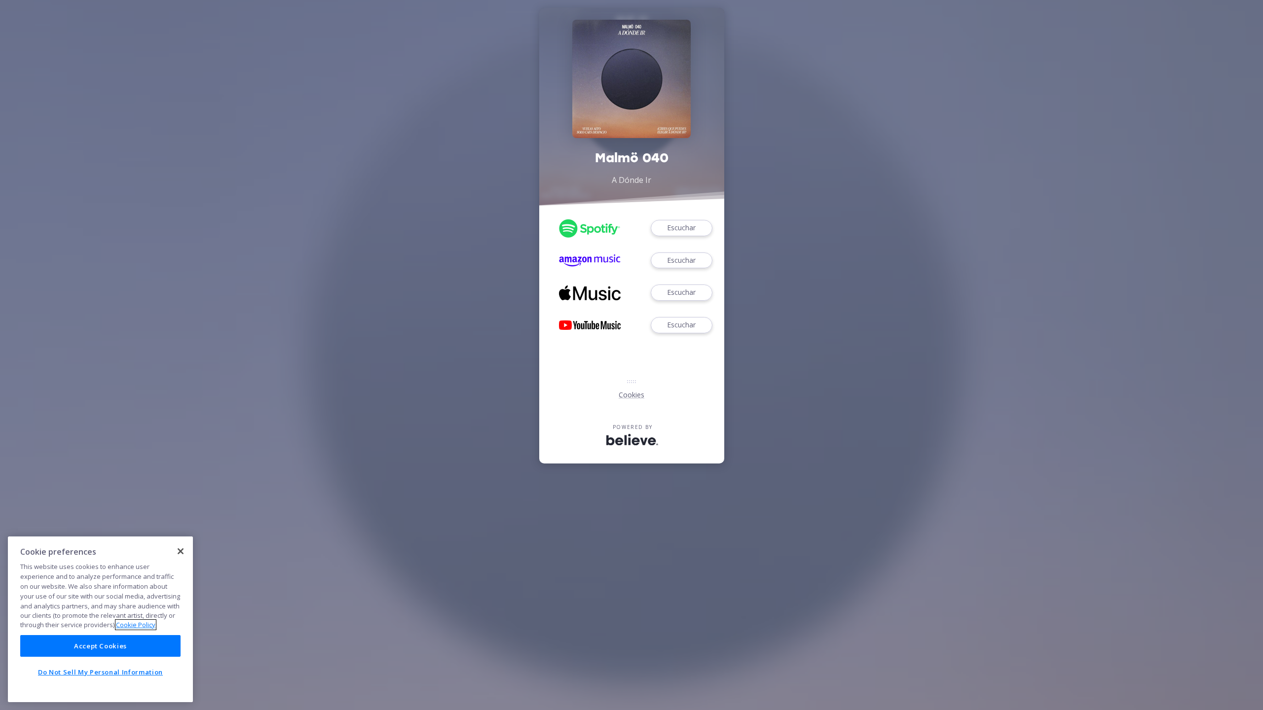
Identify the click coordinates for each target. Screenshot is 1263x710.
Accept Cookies (100, 645)
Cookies (631, 394)
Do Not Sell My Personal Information (100, 672)
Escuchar (681, 227)
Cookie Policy (135, 624)
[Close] (180, 551)
